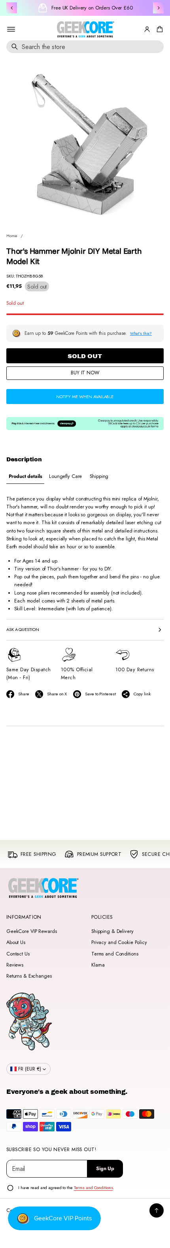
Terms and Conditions (114, 953)
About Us (15, 942)
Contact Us (18, 953)
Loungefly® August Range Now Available (91, 7)
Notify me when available (84, 396)
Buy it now (85, 372)
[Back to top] (156, 1210)
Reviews (14, 965)
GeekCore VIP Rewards (31, 931)
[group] (25, 476)
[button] (158, 29)
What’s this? (141, 333)
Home (11, 235)
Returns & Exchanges (29, 976)
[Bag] (158, 29)
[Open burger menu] (11, 29)
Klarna (98, 965)
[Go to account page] (147, 29)
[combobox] (85, 46)
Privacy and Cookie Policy (119, 942)
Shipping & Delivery (112, 931)
